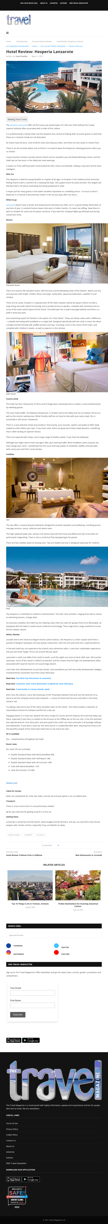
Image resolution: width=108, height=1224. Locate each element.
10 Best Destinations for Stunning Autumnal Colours (78, 905)
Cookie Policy (12, 1135)
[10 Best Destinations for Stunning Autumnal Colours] (77, 885)
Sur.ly (21, 1202)
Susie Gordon (22, 56)
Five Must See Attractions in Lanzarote (33, 678)
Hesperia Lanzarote (18, 125)
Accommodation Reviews (42, 41)
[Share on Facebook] (61, 845)
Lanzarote (10, 205)
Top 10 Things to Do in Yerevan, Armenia (30, 903)
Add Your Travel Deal (29, 3)
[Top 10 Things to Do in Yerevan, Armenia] (30, 885)
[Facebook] (49, 7)
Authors (63, 3)
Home (8, 41)
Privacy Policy (12, 1129)
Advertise (54, 3)
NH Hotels (41, 835)
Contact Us (11, 1140)
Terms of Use (12, 1123)
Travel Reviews (22, 41)
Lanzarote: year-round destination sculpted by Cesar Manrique (44, 683)
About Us (43, 3)
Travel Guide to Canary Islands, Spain (33, 689)
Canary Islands (14, 835)
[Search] (100, 33)
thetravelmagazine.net (17, 1196)
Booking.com (11, 782)
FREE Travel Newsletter (78, 3)
